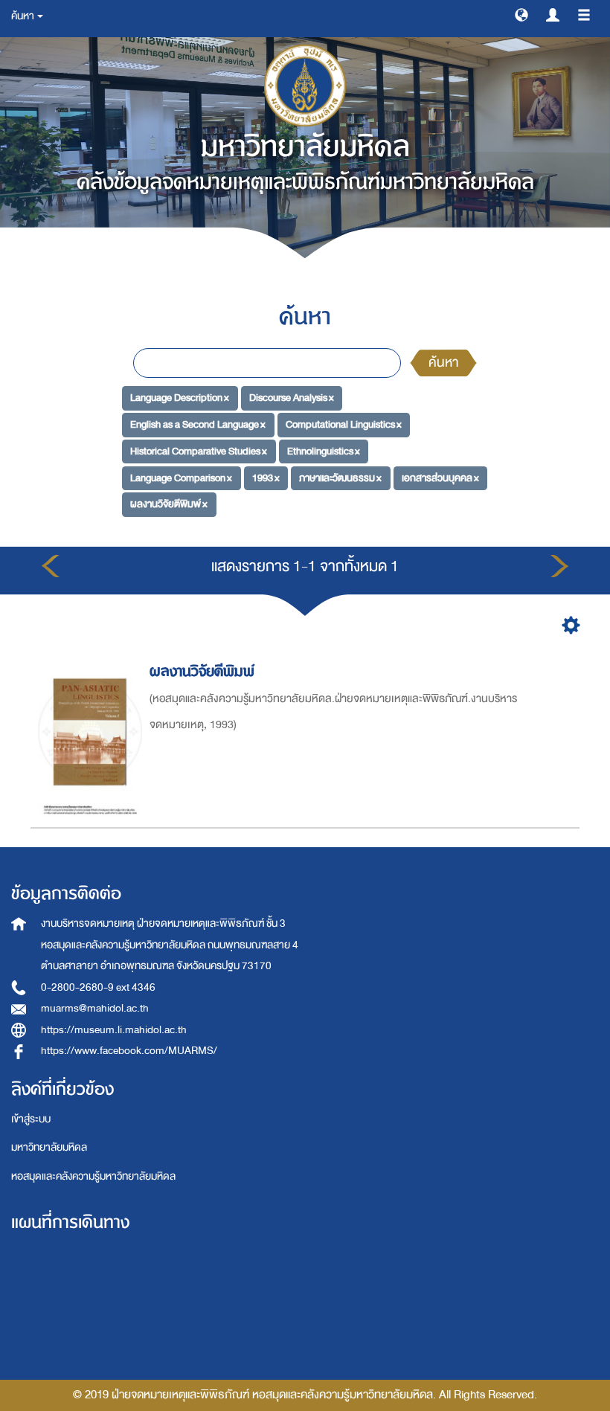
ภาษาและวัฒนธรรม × (340, 477)
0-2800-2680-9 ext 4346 (98, 987)
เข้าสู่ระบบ (31, 1119)
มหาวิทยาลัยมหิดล (49, 1147)
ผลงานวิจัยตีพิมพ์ (202, 671)
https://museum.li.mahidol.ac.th (114, 1030)
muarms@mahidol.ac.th (95, 1008)
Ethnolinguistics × (323, 451)
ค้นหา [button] (23, 16)
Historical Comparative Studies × (198, 451)
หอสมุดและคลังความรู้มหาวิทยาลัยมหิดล (93, 1176)
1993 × (266, 477)
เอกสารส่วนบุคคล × (440, 477)
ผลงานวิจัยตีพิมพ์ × (169, 503)
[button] (521, 14)
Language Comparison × (181, 477)
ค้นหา (443, 362)
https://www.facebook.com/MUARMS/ (129, 1050)
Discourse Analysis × (291, 397)
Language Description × (179, 397)
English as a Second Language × (198, 424)
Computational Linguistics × (344, 424)
